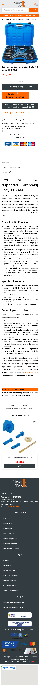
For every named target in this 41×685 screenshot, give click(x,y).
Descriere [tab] (5, 162)
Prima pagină (6, 19)
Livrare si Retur (9, 570)
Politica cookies (9, 580)
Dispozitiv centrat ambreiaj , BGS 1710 (19, 457)
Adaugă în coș (16, 87)
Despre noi (7, 565)
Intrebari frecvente (11, 543)
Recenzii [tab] (6, 172)
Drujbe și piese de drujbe (13, 607)
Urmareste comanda (11, 549)
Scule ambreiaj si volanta (21, 19)
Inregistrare (8, 523)
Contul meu (8, 528)
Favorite (6, 518)
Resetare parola (10, 538)
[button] (35, 4)
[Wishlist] (34, 422)
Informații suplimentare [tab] (11, 167)
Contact (6, 560)
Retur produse (9, 533)
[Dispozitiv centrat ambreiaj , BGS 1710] (19, 436)
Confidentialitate (10, 586)
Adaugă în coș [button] (19, 466)
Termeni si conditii (10, 591)
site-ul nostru (30, 372)
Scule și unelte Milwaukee (13, 602)
